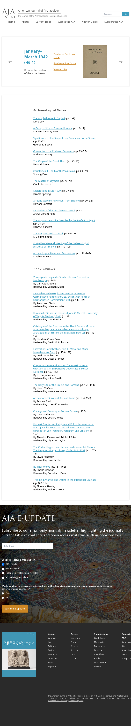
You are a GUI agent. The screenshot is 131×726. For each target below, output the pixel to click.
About (25, 21)
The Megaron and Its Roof (48, 233)
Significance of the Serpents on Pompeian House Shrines (64, 138)
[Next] (117, 62)
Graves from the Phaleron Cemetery (53, 151)
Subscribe (76, 638)
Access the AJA (66, 21)
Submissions (101, 634)
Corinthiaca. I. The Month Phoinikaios (54, 171)
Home (11, 21)
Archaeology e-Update (17, 577)
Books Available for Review (100, 662)
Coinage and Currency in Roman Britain (55, 411)
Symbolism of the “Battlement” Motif (54, 210)
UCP (73, 654)
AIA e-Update (12, 568)
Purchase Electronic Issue (64, 55)
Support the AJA (113, 21)
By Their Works (41, 466)
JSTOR (73, 658)
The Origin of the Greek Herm (49, 161)
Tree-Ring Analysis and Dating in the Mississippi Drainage (65, 479)
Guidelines (99, 638)
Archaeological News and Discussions (54, 253)
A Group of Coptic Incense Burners (52, 128)
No (7, 597)
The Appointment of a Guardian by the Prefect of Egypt (64, 220)
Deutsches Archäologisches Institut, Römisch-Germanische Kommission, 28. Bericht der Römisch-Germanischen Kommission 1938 (62, 297)
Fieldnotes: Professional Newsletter (23, 572)
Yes (7, 593)
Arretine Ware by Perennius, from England (56, 200)
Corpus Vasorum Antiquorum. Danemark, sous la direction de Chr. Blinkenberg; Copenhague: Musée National (61, 368)
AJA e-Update (12, 564)
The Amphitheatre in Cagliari (49, 118)
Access (74, 634)
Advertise (126, 650)
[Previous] (14, 62)
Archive (74, 650)
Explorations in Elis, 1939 (47, 190)
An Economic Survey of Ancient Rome (54, 398)
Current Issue (43, 21)
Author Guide (90, 21)
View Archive (60, 69)
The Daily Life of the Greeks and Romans (56, 385)
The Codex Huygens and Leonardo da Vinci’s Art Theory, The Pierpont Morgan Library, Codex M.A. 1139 (64, 448)
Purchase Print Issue (65, 63)
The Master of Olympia (46, 180)
